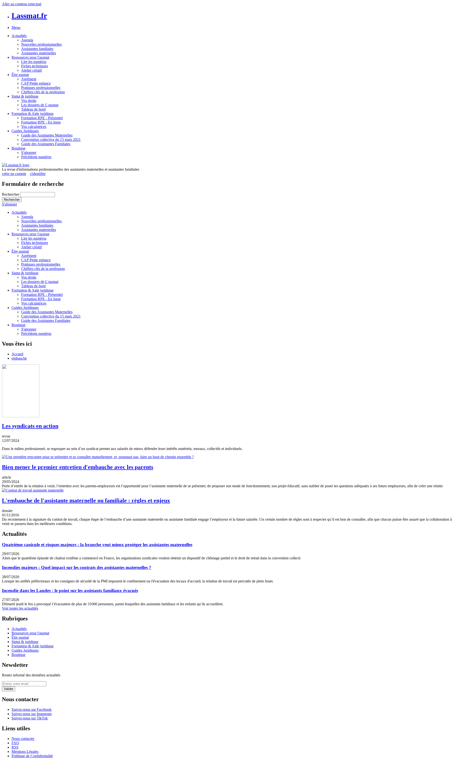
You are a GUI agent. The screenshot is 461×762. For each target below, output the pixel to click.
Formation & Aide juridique (33, 114)
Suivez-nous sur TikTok (30, 718)
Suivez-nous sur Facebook (32, 709)
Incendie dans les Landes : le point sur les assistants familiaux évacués (70, 590)
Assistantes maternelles (38, 53)
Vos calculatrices (33, 127)
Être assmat (20, 75)
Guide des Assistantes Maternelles (47, 135)
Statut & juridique (25, 96)
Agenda (27, 40)
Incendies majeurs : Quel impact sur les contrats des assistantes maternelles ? (76, 567)
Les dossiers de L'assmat (39, 105)
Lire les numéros (33, 62)
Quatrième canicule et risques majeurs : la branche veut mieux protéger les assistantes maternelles (97, 544)
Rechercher (11, 194)
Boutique (18, 148)
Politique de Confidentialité (32, 756)
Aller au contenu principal (21, 4)
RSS (15, 747)
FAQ (15, 743)
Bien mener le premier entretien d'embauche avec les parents (77, 467)
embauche (19, 358)
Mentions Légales (25, 752)
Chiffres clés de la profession (43, 92)
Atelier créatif (31, 70)
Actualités (19, 36)
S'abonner (28, 152)
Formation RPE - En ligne (41, 122)
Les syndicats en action (30, 426)
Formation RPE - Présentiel (42, 118)
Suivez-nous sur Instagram (32, 714)
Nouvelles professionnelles (41, 44)
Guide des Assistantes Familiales (45, 144)
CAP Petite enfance (36, 83)
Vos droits (28, 101)
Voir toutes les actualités (20, 608)
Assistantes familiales (37, 49)
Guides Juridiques (25, 131)
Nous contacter (23, 739)
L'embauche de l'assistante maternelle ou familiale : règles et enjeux (86, 500)
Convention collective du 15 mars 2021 (51, 139)
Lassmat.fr (29, 15)
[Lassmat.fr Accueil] (15, 165)
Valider (8, 689)
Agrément (28, 79)
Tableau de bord (33, 109)
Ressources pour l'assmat (30, 57)
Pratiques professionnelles (40, 88)
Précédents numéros (36, 157)
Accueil (17, 354)
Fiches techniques (34, 66)
